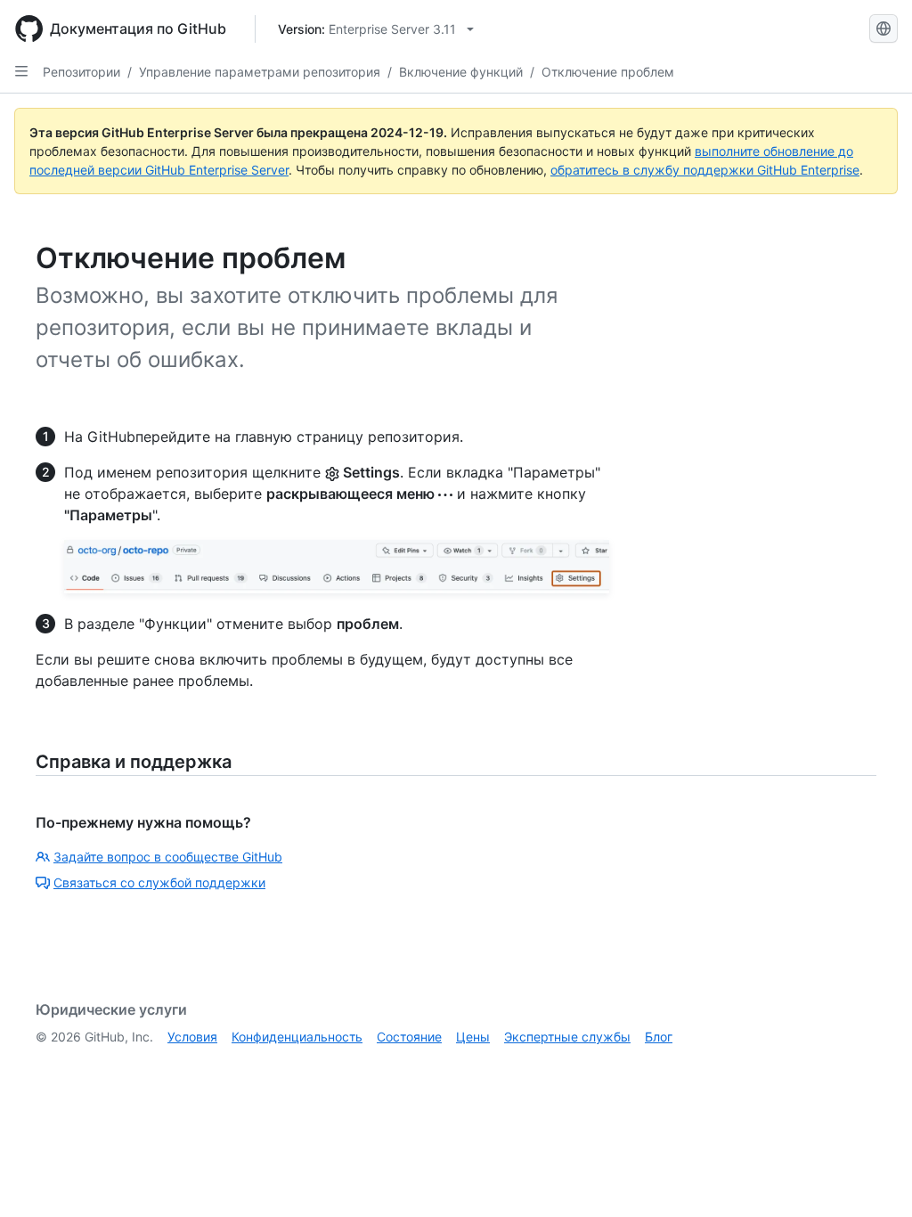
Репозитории (81, 71)
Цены (473, 1036)
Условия (192, 1036)
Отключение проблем (608, 71)
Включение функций (461, 71)
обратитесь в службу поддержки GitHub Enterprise (704, 169)
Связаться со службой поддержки (159, 882)
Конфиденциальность (297, 1036)
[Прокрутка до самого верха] (873, 1178)
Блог (658, 1036)
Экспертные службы (567, 1036)
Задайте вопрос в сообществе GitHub (167, 856)
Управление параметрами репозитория (259, 71)
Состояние (409, 1036)
